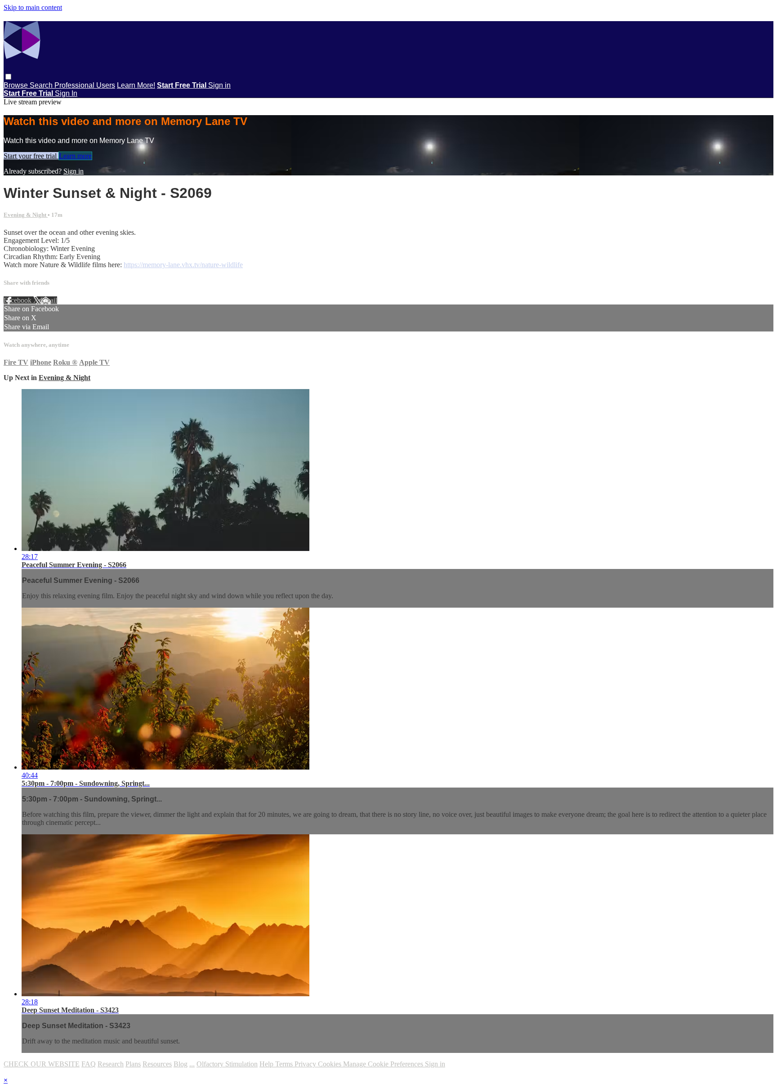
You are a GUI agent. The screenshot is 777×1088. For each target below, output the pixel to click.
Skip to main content (33, 7)
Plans (133, 1064)
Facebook (18, 300)
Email (48, 300)
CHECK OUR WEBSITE (42, 1064)
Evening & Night (26, 214)
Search (42, 85)
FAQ (88, 1064)
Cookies (330, 1064)
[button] (8, 77)
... (192, 1064)
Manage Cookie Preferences (384, 1064)
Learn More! (136, 85)
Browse (17, 85)
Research (111, 1064)
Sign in (219, 85)
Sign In (66, 93)
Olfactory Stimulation (227, 1064)
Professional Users (84, 85)
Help (267, 1064)
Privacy (306, 1064)
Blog (181, 1064)
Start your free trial (31, 156)
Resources (157, 1064)
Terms (285, 1064)
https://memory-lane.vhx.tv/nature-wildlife (183, 265)
